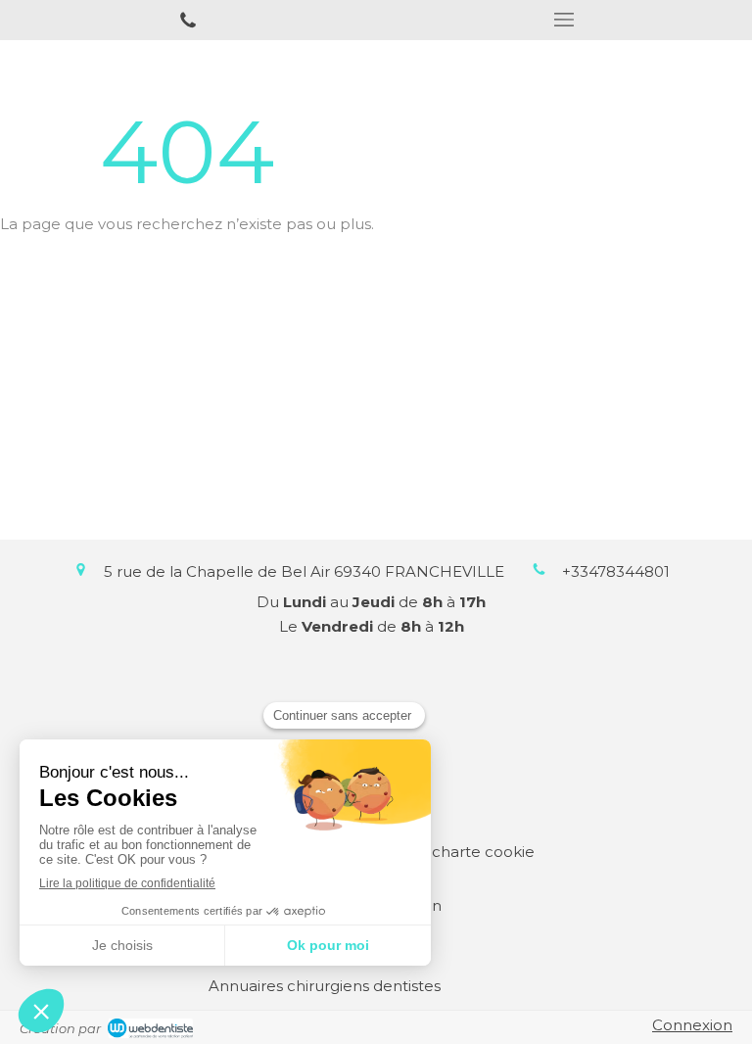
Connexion (692, 1025)
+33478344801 (616, 571)
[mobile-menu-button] (564, 19)
